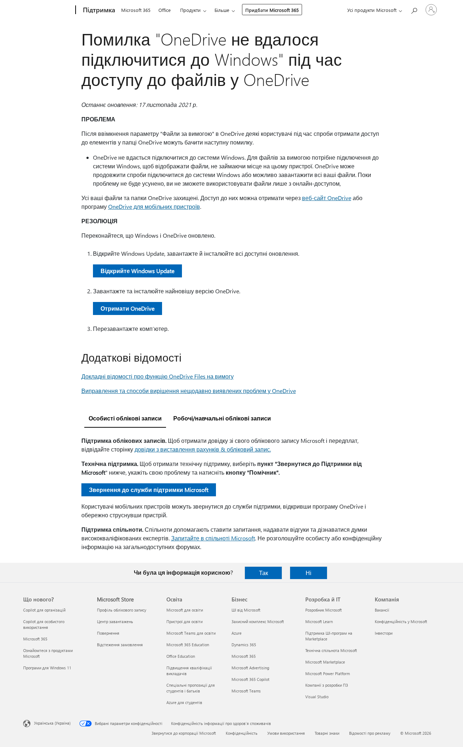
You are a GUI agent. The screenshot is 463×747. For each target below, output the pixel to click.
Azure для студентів (184, 702)
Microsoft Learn (319, 621)
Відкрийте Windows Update (137, 271)
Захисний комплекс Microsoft (258, 621)
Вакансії (382, 610)
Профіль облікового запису (121, 610)
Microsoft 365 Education (187, 644)
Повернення (108, 633)
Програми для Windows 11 (47, 667)
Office (164, 10)
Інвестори (383, 633)
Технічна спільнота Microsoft (331, 650)
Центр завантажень (115, 621)
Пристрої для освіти (184, 621)
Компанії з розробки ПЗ (326, 685)
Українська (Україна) (52, 723)
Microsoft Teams (246, 691)
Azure (237, 633)
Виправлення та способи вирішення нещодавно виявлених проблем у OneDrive (188, 390)
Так (263, 573)
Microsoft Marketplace (325, 662)
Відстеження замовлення (120, 644)
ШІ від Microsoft (246, 610)
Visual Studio (316, 696)
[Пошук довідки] (413, 9)
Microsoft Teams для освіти (191, 633)
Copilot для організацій (44, 610)
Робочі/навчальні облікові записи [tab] (222, 418)
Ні (308, 573)
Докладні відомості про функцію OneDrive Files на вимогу (157, 376)
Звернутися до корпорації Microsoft (184, 733)
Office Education (180, 656)
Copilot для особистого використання (43, 624)
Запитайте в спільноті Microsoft (213, 538)
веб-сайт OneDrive (326, 198)
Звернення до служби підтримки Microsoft (148, 489)
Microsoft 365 (135, 10)
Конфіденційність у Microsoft (401, 621)
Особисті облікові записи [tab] (125, 418)
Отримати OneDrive (127, 308)
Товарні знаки (327, 733)
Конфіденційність (242, 733)
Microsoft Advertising (250, 667)
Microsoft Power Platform (327, 673)
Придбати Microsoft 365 (272, 10)
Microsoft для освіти (184, 610)
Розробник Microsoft (323, 610)
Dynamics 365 (244, 644)
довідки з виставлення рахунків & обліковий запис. (203, 449)
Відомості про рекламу (369, 733)
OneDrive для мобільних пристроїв (154, 206)
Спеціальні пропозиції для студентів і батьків (190, 688)
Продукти (190, 10)
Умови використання (286, 733)
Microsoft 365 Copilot (250, 679)
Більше (221, 10)
